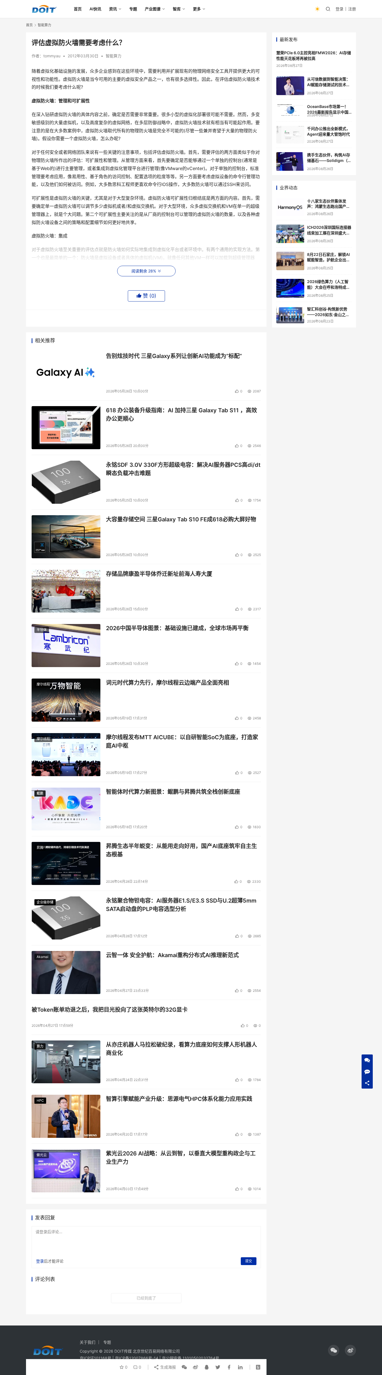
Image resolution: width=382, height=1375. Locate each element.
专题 (133, 8)
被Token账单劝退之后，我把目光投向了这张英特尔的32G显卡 (110, 1009)
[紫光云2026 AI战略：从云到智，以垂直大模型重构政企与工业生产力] (66, 1170)
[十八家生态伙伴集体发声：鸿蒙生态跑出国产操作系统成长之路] (290, 207)
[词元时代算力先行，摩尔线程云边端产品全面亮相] (66, 700)
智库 (177, 8)
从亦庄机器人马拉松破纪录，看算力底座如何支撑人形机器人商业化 (181, 1048)
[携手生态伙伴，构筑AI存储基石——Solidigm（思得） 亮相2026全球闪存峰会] (290, 161)
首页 (78, 8)
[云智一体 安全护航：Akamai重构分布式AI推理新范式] (66, 972)
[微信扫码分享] (184, 1367)
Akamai (42, 957)
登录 (339, 8)
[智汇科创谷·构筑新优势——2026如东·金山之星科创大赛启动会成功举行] (290, 314)
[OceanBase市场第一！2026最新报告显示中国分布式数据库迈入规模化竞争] (290, 110)
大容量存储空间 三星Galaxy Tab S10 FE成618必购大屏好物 (181, 519)
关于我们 (87, 1342)
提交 (248, 1261)
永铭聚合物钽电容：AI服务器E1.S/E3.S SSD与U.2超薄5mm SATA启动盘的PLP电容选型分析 (181, 904)
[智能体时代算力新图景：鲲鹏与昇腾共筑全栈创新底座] (66, 809)
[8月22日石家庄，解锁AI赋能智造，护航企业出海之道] (290, 261)
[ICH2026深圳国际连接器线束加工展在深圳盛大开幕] (290, 234)
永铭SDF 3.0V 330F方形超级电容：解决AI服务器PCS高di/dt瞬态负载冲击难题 (183, 469)
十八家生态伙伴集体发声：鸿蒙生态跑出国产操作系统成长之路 (328, 206)
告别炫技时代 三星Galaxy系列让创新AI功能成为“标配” (174, 356)
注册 (352, 8)
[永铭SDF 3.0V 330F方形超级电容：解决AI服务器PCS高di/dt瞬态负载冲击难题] (66, 482)
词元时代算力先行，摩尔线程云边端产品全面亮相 (167, 682)
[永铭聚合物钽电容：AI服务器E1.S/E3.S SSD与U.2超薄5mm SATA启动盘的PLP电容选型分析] (66, 918)
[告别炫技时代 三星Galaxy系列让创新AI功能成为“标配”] (66, 373)
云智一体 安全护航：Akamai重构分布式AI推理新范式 (172, 955)
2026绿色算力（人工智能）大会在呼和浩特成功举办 (328, 287)
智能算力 (113, 55)
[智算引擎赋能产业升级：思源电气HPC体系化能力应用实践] (66, 1116)
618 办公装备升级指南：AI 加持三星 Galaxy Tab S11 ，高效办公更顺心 (181, 414)
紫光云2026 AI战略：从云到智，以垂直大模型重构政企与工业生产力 (181, 1157)
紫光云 (42, 1155)
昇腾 (40, 848)
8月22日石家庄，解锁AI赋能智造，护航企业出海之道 (328, 260)
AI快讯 (95, 8)
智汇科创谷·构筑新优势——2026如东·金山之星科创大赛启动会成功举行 (328, 314)
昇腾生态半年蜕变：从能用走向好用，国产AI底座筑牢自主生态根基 (181, 850)
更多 (197, 8)
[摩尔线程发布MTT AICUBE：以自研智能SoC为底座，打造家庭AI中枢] (66, 754)
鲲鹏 (40, 793)
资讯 (113, 8)
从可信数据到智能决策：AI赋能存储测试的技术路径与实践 (328, 84)
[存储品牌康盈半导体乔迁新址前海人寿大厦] (66, 591)
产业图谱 (153, 8)
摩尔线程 (43, 684)
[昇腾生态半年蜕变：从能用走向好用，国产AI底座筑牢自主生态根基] (66, 863)
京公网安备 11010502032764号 (190, 1358)
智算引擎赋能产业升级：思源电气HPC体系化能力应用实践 (179, 1099)
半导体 (42, 630)
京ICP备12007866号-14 (136, 1358)
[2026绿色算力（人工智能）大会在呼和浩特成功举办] (290, 288)
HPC (40, 1100)
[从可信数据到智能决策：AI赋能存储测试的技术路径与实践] (290, 85)
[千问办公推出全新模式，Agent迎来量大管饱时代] (290, 134)
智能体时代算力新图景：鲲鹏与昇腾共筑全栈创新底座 (173, 791)
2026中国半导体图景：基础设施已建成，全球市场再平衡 (177, 628)
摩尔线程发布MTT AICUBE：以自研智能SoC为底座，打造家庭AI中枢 (182, 741)
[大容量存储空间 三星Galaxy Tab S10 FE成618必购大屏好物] (66, 536)
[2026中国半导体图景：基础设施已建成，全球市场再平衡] (66, 645)
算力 (40, 1046)
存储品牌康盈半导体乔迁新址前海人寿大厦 (159, 574)
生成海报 (167, 1367)
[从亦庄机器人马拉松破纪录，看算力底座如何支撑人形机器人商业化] (66, 1062)
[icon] (333, 1350)
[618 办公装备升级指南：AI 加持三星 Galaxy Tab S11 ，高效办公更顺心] (66, 427)
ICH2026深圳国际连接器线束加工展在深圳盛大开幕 (329, 233)
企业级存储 (45, 902)
